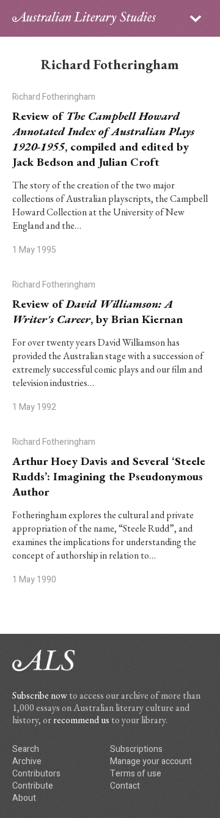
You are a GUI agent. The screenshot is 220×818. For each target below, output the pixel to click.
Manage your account (151, 761)
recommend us (81, 719)
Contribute (32, 785)
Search (25, 749)
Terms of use (135, 773)
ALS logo (84, 18)
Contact (125, 785)
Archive (27, 761)
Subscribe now (39, 695)
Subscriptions (136, 749)
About (24, 798)
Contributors (36, 773)
